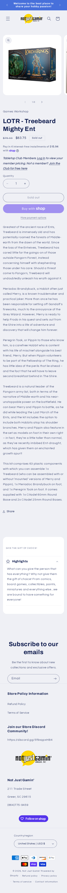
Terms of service (22, 882)
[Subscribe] (55, 678)
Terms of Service (18, 712)
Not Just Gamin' (31, 871)
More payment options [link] (33, 218)
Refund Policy (16, 704)
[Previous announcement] (7, 5)
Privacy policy (49, 876)
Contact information (46, 882)
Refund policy (30, 876)
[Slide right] (42, 102)
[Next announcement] (60, 5)
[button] (8, 18)
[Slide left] (25, 102)
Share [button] (11, 511)
